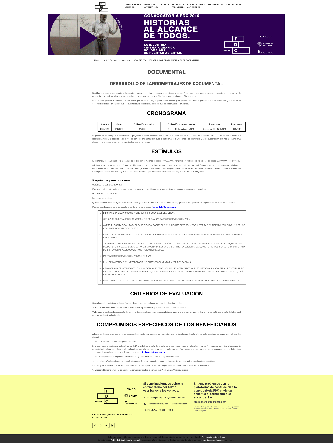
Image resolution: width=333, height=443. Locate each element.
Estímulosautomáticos (151, 6)
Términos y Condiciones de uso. (213, 437)
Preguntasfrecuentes (178, 6)
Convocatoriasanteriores (196, 6)
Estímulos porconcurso (132, 6)
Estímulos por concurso (120, 60)
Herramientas (215, 4)
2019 (105, 60)
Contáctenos (233, 4)
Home (97, 60)
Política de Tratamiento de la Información (126, 440)
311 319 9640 (167, 410)
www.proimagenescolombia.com (213, 440)
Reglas (165, 4)
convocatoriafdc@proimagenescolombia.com (167, 404)
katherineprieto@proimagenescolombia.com (166, 397)
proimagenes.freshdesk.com (210, 401)
